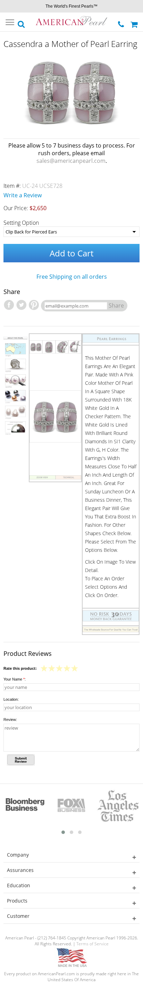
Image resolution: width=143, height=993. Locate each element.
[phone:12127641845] (121, 22)
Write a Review (22, 195)
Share (116, 305)
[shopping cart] (135, 22)
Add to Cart (71, 253)
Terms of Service (92, 944)
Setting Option (21, 223)
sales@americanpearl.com (71, 161)
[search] (21, 22)
